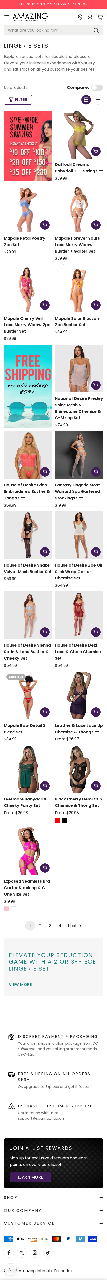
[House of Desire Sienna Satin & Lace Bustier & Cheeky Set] (28, 615)
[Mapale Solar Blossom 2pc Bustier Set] (79, 288)
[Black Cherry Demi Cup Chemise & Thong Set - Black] (64, 820)
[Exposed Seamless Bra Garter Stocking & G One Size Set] (28, 851)
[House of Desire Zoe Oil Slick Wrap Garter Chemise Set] (79, 535)
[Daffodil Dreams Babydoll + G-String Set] (79, 135)
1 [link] (30, 925)
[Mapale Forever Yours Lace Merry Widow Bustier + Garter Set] (79, 208)
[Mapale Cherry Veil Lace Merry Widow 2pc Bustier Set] (28, 288)
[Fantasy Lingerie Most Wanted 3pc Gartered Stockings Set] (79, 455)
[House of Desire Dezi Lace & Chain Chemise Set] (79, 615)
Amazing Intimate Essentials (46, 1271)
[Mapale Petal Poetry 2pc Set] (28, 208)
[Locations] (80, 17)
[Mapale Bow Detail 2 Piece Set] (28, 695)
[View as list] (98, 100)
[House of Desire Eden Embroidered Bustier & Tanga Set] (28, 455)
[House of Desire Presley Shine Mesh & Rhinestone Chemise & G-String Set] (79, 368)
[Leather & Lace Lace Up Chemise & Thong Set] (79, 695)
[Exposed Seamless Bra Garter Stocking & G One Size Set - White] (13, 908)
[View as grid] (86, 100)
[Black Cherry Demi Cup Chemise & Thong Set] (79, 769)
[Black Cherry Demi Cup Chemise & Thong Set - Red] (57, 820)
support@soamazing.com (41, 1118)
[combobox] (53, 30)
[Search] (96, 30)
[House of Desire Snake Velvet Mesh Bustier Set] (28, 535)
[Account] (90, 17)
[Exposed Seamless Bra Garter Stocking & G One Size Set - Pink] (6, 908)
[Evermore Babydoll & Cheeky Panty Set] (28, 769)
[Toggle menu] (7, 17)
